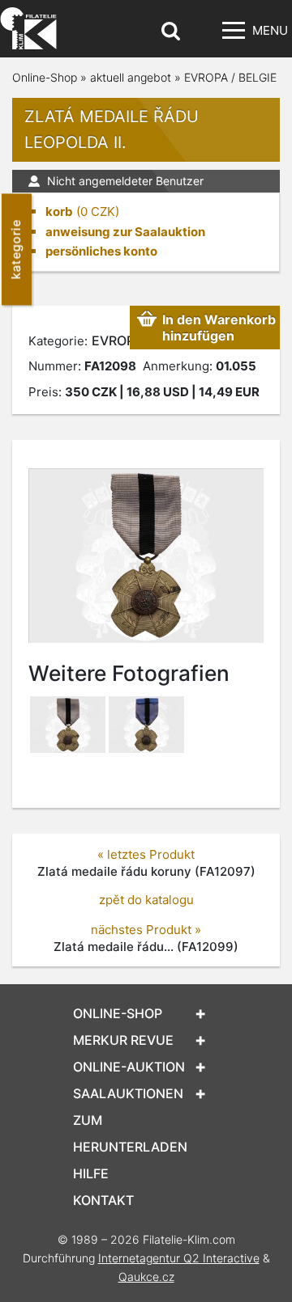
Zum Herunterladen (130, 1133)
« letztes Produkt (146, 854)
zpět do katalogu (146, 899)
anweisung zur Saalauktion (125, 231)
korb (59, 211)
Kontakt (103, 1200)
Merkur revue (123, 1040)
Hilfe (91, 1173)
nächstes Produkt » (146, 929)
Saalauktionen (128, 1093)
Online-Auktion (129, 1067)
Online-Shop (44, 77)
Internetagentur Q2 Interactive (179, 1258)
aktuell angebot (130, 77)
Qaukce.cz (146, 1276)
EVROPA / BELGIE (230, 77)
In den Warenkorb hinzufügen (219, 327)
